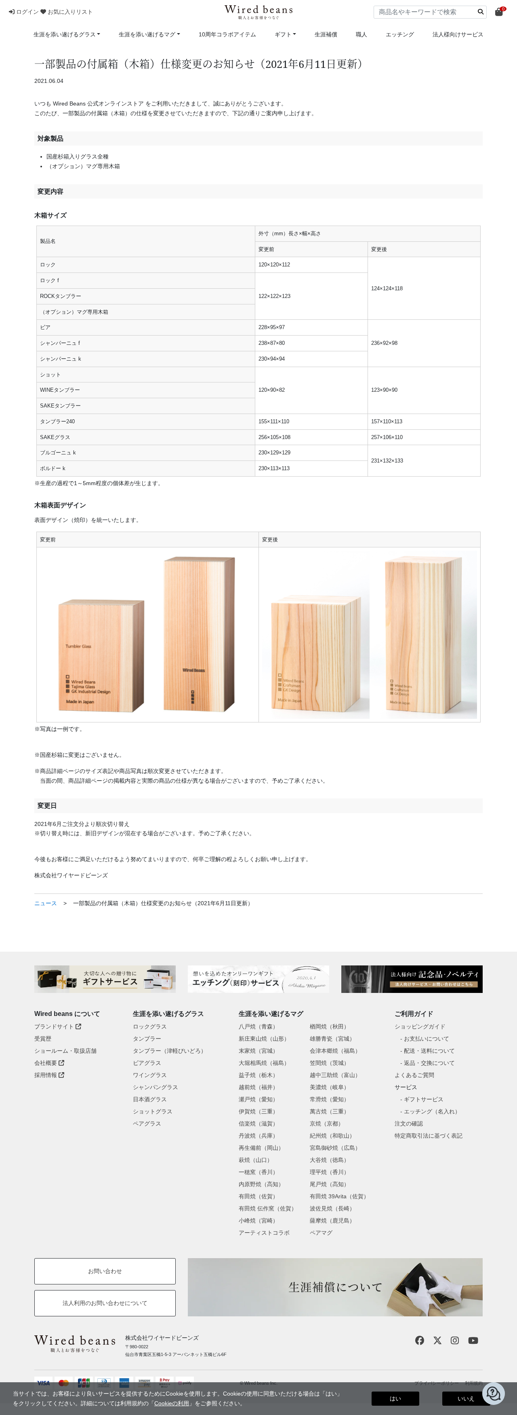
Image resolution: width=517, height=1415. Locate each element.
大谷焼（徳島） (329, 1160)
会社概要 (46, 1063)
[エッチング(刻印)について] (258, 979)
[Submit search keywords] (480, 12)
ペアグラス (147, 1123)
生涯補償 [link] (326, 34)
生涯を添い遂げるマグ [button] (147, 34)
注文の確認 (409, 1123)
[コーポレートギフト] (412, 979)
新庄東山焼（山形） (264, 1038)
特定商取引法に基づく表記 (428, 1135)
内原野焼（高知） (261, 1184)
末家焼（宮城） (258, 1051)
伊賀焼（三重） (258, 1111)
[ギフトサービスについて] (105, 979)
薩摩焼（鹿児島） (332, 1220)
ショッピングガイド (420, 1026)
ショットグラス (152, 1111)
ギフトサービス (423, 1099)
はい (395, 1398)
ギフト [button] (283, 34)
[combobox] (430, 12)
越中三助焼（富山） (335, 1075)
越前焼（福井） (258, 1087)
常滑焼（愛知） (329, 1099)
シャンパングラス (155, 1087)
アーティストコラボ (264, 1232)
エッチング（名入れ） (432, 1111)
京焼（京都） (327, 1123)
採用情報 (46, 1075)
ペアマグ (321, 1232)
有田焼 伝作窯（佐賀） (268, 1208)
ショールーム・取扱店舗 (65, 1051)
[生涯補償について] (335, 1287)
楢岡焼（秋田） (329, 1026)
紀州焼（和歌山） (332, 1135)
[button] (24, 11)
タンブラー (147, 1038)
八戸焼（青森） (258, 1026)
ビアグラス (147, 1063)
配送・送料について (429, 1051)
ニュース (45, 903)
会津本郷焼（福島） (335, 1051)
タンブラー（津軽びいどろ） (169, 1051)
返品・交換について (429, 1063)
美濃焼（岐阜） (329, 1087)
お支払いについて (426, 1038)
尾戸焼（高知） (329, 1184)
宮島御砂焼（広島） (335, 1148)
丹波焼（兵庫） (258, 1135)
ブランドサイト (55, 1026)
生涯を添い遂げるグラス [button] (65, 34)
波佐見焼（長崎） (332, 1208)
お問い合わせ (105, 1271)
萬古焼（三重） (329, 1111)
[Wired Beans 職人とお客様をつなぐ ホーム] (258, 12)
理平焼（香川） (329, 1172)
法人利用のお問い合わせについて (105, 1303)
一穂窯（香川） (258, 1172)
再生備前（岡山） (261, 1148)
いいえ (466, 1398)
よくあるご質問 (414, 1075)
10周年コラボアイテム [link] (227, 34)
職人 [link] (361, 34)
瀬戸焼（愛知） (258, 1099)
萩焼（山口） (256, 1160)
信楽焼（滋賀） (258, 1123)
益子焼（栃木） (258, 1075)
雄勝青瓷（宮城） (332, 1038)
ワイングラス (150, 1075)
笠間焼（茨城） (329, 1063)
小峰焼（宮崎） (258, 1220)
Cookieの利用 (171, 1403)
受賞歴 (42, 1038)
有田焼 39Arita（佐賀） (339, 1196)
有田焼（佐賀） (258, 1196)
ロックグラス (150, 1026)
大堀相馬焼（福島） (264, 1063)
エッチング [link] (400, 34)
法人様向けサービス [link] (458, 34)
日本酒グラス (150, 1099)
